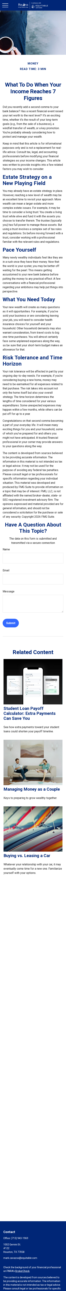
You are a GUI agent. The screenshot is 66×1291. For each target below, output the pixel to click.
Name (6, 549)
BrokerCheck (22, 1271)
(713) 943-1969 (19, 1238)
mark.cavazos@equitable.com (20, 1258)
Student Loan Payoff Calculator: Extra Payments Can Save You (30, 713)
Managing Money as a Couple (32, 789)
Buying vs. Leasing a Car (27, 855)
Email (6, 570)
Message (8, 591)
